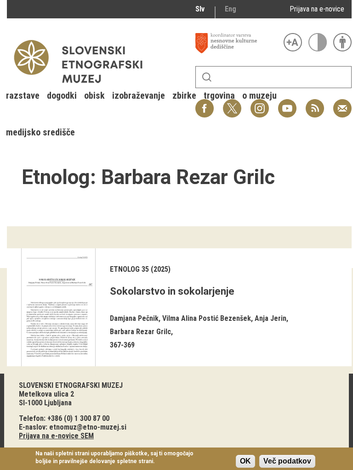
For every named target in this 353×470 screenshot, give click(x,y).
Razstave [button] (23, 95)
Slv (200, 9)
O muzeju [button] (259, 95)
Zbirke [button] (184, 95)
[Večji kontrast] (317, 42)
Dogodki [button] (62, 95)
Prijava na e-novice (317, 9)
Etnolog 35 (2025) (140, 269)
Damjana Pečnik (134, 318)
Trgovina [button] (219, 95)
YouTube (287, 103)
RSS (312, 103)
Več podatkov (287, 461)
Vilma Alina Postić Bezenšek (206, 318)
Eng (230, 9)
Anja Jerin (270, 318)
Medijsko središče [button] (40, 132)
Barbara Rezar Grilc (140, 331)
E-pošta (342, 103)
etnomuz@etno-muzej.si (87, 427)
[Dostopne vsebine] (342, 42)
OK (245, 461)
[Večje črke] (293, 42)
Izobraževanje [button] (138, 95)
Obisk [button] (94, 95)
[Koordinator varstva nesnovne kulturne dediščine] (237, 43)
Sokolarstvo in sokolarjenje (172, 291)
